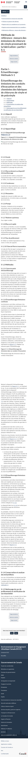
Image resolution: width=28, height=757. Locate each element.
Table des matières (14, 58)
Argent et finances (5, 719)
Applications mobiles (6, 744)
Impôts (3, 697)
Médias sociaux (5, 741)
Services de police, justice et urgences (10, 709)
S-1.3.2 (15, 503)
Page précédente (14, 55)
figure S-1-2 (13, 344)
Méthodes (10, 102)
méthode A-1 (4, 585)
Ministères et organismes (7, 669)
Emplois (3, 677)
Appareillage (10, 100)
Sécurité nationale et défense (8, 703)
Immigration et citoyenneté (8, 681)
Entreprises (4, 687)
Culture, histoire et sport (7, 706)
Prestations (4, 690)
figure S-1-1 (15, 386)
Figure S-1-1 (5, 134)
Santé (2, 693)
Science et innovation (6, 722)
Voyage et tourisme (6, 684)
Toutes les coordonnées (7, 666)
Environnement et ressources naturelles (12, 18)
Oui (12, 633)
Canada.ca (3, 15)
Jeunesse (3, 732)
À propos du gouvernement (8, 672)
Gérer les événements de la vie (9, 735)
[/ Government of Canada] (10, 2)
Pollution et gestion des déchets (10, 21)
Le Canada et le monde (7, 716)
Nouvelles (3, 655)
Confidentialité (5, 753)
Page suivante (14, 61)
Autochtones (4, 725)
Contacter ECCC (5, 652)
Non (16, 633)
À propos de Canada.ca (7, 747)
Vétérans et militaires (6, 728)
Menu (6, 11)
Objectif (9, 98)
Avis (2, 750)
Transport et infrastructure (8, 713)
